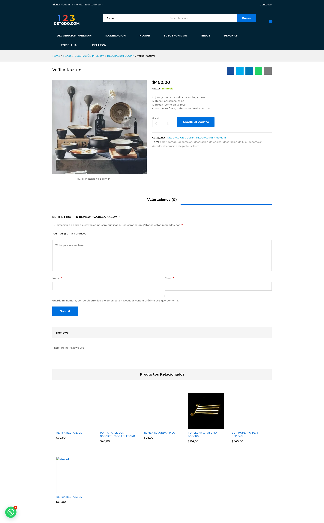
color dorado (168, 141)
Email (169, 278)
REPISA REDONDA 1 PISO (159, 432)
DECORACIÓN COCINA (180, 137)
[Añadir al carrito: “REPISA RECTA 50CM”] (70, 490)
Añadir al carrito (196, 122)
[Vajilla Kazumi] (230, 71)
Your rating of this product (69, 233)
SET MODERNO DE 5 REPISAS (245, 434)
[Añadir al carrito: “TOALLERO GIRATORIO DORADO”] (201, 426)
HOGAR (145, 35)
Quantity (156, 118)
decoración (185, 141)
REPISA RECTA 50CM (69, 496)
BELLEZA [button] (99, 45)
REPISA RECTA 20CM (69, 432)
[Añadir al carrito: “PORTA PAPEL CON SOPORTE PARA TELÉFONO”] (114, 426)
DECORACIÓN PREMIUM (211, 137)
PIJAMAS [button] (231, 35)
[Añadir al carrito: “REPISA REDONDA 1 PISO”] (157, 426)
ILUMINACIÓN (115, 35)
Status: (156, 88)
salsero (195, 145)
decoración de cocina (207, 141)
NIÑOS (206, 35)
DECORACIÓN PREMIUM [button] (74, 35)
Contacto (266, 4)
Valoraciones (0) (162, 199)
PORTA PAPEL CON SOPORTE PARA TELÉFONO (117, 434)
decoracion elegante (176, 145)
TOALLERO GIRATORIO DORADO (202, 434)
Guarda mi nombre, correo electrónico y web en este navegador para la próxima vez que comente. (115, 300)
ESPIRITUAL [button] (70, 45)
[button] (10, 512)
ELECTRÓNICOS (175, 35)
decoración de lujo (235, 141)
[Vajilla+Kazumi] (240, 71)
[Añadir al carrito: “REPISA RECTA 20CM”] (70, 426)
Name (57, 278)
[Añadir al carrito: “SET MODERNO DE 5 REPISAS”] (245, 426)
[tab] (162, 201)
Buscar (246, 17)
